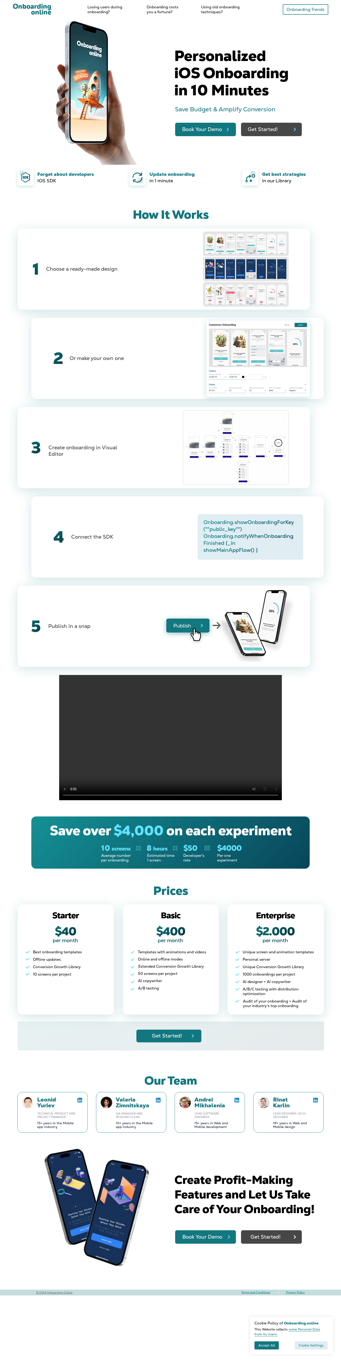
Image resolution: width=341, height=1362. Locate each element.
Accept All (266, 1345)
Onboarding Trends (305, 9)
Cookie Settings (311, 1345)
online (32, 9)
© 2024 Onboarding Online (54, 1293)
